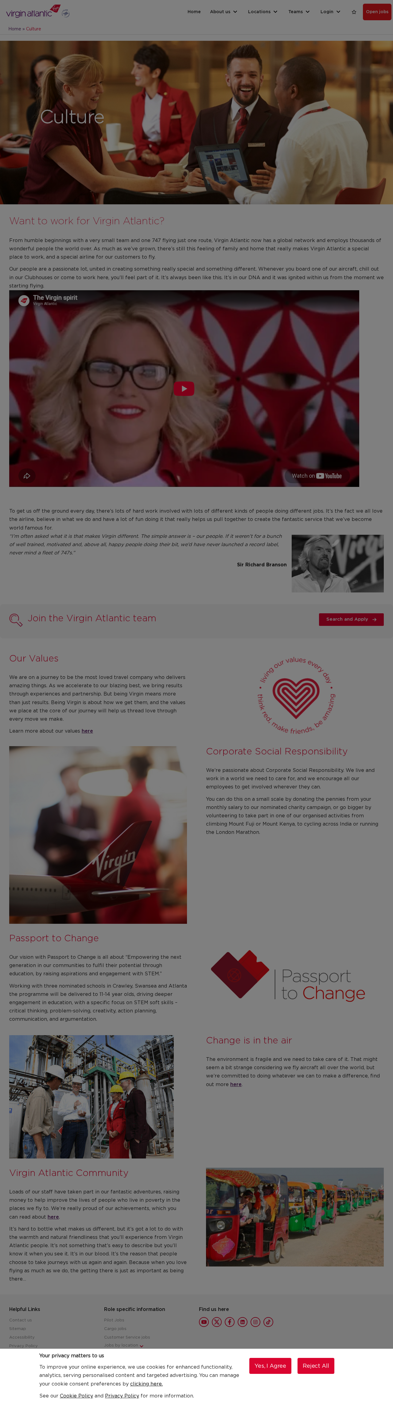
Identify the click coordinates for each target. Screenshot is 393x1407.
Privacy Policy (122, 1396)
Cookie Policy (76, 1396)
